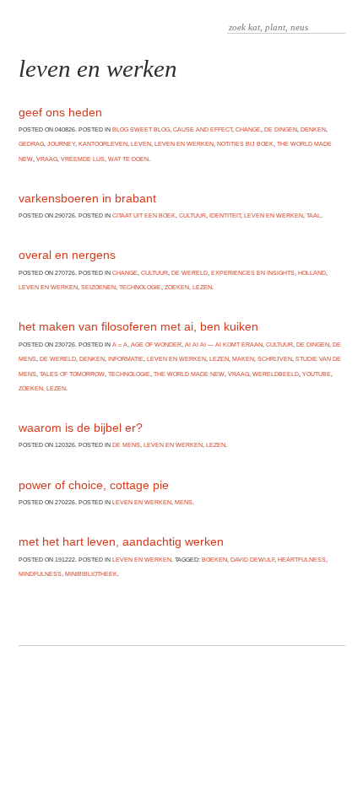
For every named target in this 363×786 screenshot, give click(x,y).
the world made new (189, 374)
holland (312, 273)
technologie (140, 287)
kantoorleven (103, 144)
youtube (316, 374)
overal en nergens (67, 254)
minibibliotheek (91, 574)
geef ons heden (60, 112)
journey (61, 144)
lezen (219, 359)
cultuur (192, 215)
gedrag (31, 144)
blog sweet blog (141, 129)
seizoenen (98, 287)
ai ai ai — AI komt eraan (224, 344)
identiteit (225, 215)
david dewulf (252, 559)
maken (243, 359)
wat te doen (128, 159)
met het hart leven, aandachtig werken (121, 541)
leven (141, 144)
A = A (119, 344)
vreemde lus (83, 159)
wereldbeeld (275, 374)
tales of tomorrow (72, 374)
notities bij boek (245, 144)
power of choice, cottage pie (94, 485)
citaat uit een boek (144, 215)
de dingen (280, 129)
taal (313, 215)
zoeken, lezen (188, 287)
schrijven (274, 359)
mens (183, 502)
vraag (46, 159)
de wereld (189, 273)
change (248, 129)
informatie (126, 359)
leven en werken (184, 144)
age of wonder (156, 344)
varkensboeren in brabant (87, 198)
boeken (214, 559)
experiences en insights (253, 273)
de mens (126, 445)
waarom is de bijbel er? (81, 427)
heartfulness (302, 559)
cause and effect (202, 129)
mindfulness (40, 574)
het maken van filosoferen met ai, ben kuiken (138, 326)
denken (313, 129)
